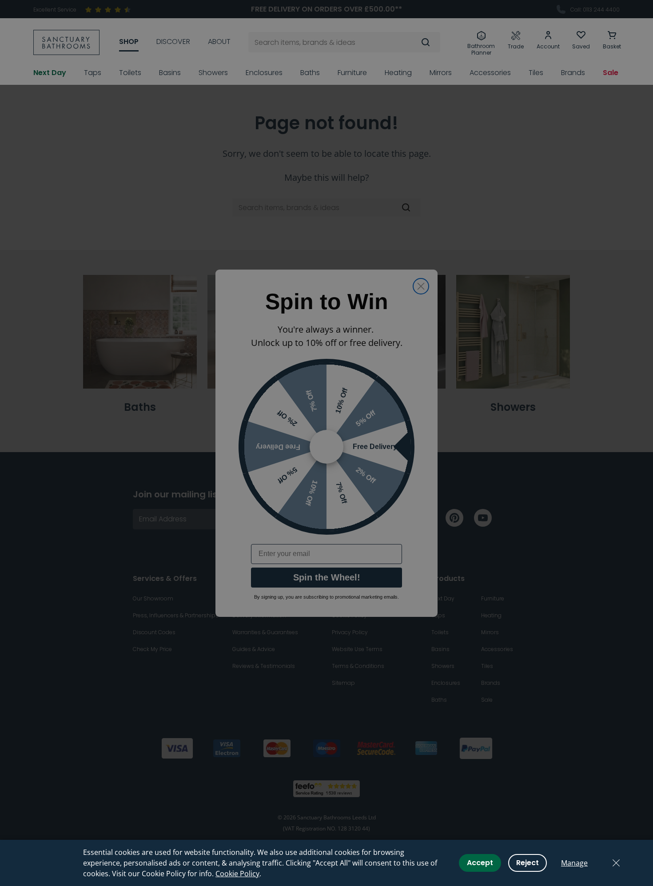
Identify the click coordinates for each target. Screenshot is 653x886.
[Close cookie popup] (616, 862)
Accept (480, 863)
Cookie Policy (237, 873)
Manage (574, 863)
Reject (527, 863)
